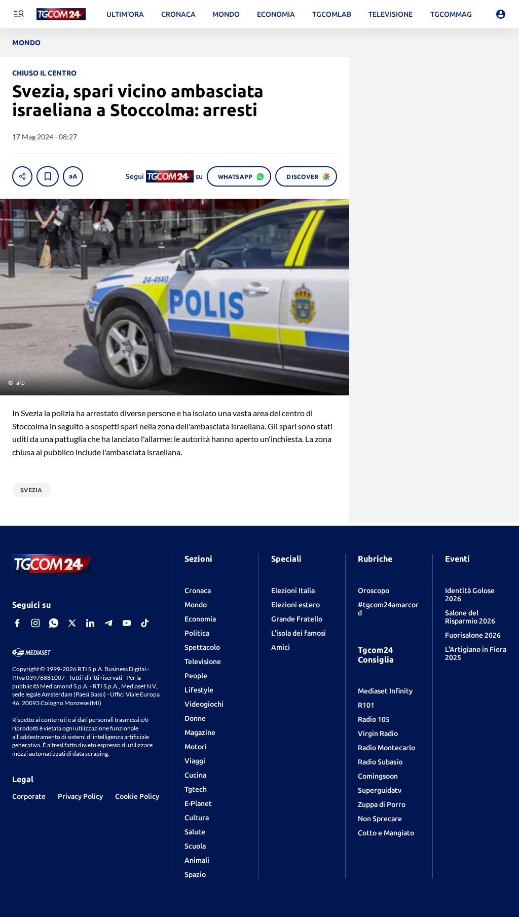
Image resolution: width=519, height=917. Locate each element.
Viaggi (194, 761)
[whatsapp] (54, 623)
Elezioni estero (295, 605)
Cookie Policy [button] (137, 796)
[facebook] (17, 623)
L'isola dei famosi (298, 633)
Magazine (199, 732)
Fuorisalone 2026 (473, 635)
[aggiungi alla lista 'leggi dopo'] (47, 176)
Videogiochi (204, 704)
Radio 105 (374, 719)
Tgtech (195, 789)
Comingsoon (378, 776)
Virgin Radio (378, 733)
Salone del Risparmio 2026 (470, 617)
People (195, 676)
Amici (280, 647)
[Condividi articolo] (22, 176)
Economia (200, 619)
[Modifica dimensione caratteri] (73, 176)
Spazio (195, 874)
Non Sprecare (380, 819)
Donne (195, 718)
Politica (196, 633)
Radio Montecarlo (386, 748)
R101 (366, 705)
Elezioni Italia (293, 590)
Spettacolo (202, 647)
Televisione (202, 661)
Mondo (195, 605)
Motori (195, 747)
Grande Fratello (296, 619)
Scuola (195, 846)
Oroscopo (373, 590)
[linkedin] (90, 623)
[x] (72, 623)
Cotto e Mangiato (386, 833)
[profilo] (501, 14)
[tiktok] (145, 623)
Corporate (29, 796)
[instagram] (35, 623)
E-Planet (198, 803)
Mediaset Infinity (385, 691)
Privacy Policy (80, 796)
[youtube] (127, 623)
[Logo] (61, 14)
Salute (194, 832)
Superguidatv (379, 790)
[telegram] (108, 623)
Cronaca (197, 590)
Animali (196, 860)
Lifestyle (198, 690)
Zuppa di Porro (381, 804)
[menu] (18, 14)
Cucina (195, 775)
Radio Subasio (380, 762)
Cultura (196, 818)
